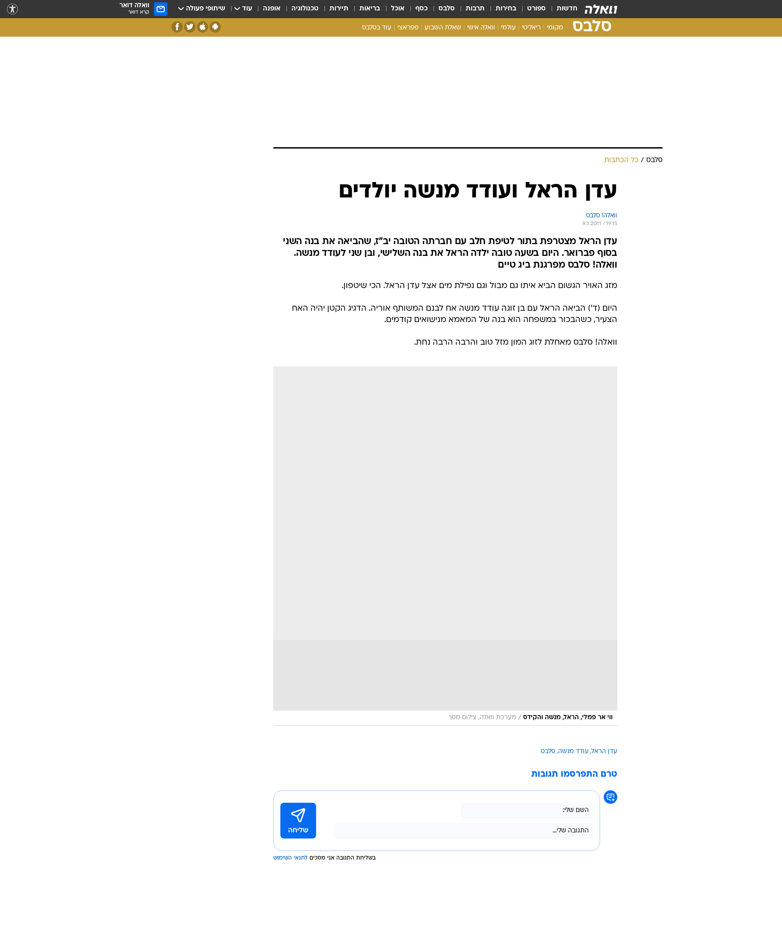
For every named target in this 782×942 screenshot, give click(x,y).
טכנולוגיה (305, 8)
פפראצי (408, 28)
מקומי (555, 28)
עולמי (508, 28)
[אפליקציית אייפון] (202, 27)
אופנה (272, 8)
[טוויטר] (190, 27)
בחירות (506, 8)
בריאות (369, 8)
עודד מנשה (573, 752)
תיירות (338, 8)
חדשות (567, 8)
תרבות (475, 8)
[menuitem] (561, 9)
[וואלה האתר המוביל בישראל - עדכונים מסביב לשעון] (601, 9)
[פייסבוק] (177, 27)
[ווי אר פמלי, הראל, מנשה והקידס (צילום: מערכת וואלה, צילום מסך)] (445, 546)
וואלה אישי (481, 28)
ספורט (536, 8)
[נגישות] (12, 9)
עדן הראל (604, 752)
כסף (421, 8)
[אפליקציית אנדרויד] (215, 27)
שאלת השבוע (442, 28)
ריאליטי (531, 28)
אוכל (398, 8)
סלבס (447, 8)
